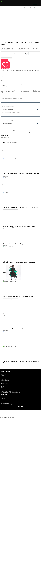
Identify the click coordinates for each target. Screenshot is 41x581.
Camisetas (14, 70)
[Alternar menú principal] (39, 3)
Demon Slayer (18, 70)
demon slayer (37, 70)
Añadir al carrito (4, 60)
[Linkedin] (19, 406)
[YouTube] (21, 406)
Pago (2, 387)
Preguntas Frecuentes (5, 376)
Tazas (2, 399)
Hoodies (2, 397)
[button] (20, 98)
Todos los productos (4, 402)
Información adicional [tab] (6, 86)
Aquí (2, 92)
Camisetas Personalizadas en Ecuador (7, 404)
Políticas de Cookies (4, 379)
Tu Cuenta (2, 386)
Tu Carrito (2, 388)
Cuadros (2, 400)
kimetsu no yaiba (4, 71)
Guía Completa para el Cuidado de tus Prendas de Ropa (10, 392)
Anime (11, 70)
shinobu (8, 71)
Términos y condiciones (5, 380)
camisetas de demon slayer (29, 70)
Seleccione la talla (11, 53)
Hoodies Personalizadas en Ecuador (7, 403)
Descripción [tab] (5, 85)
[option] (24, 53)
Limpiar (24, 55)
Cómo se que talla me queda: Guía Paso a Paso (9, 391)
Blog (2, 381)
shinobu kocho (12, 71)
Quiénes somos (3, 374)
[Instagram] (18, 406)
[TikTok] (22, 406)
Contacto (2, 375)
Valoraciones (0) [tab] (5, 87)
